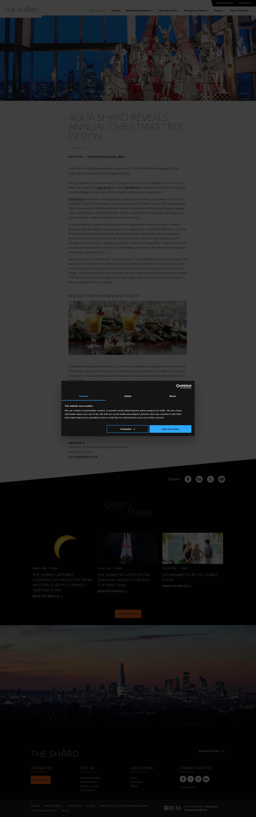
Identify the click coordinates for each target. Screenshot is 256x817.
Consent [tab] (83, 396)
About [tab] (172, 396)
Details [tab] (128, 396)
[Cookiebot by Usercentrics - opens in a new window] (178, 386)
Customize (125, 429)
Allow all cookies (170, 429)
